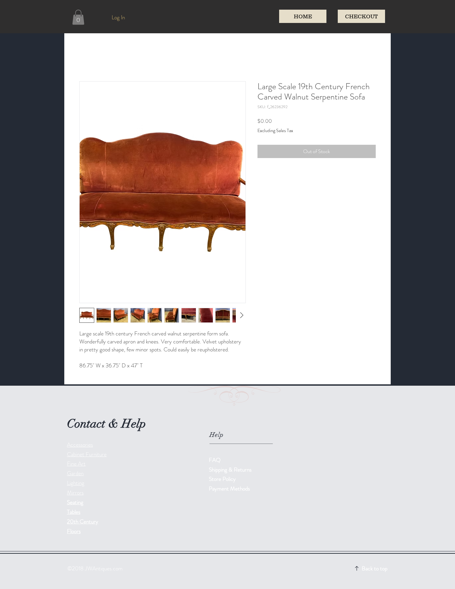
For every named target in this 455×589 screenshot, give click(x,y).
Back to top (374, 568)
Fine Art (76, 464)
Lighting (75, 483)
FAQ (215, 460)
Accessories (80, 445)
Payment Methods (230, 488)
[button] (78, 17)
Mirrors (75, 492)
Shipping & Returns (231, 470)
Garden (75, 473)
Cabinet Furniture (87, 454)
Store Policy (222, 479)
